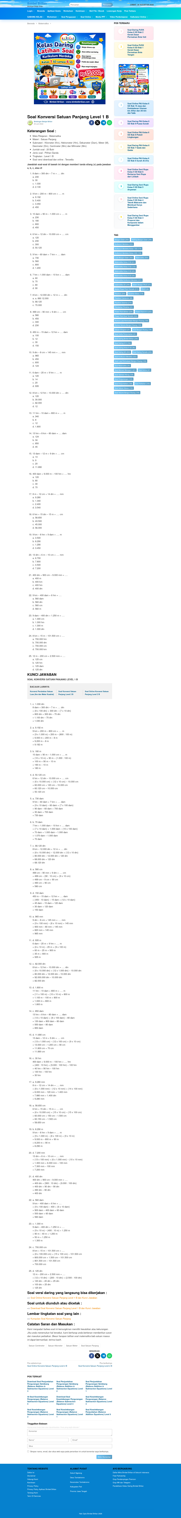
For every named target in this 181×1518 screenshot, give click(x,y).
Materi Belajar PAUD (142, 284)
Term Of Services (34, 1496)
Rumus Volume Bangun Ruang (128, 325)
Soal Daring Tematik (142, 352)
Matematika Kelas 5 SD (125, 271)
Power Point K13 (144, 311)
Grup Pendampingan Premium (124, 1479)
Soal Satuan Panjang (90, 1345)
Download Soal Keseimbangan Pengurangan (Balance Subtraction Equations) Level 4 (69, 1400)
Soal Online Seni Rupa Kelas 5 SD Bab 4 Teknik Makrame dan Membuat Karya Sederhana (137, 202)
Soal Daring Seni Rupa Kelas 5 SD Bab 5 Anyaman (137, 187)
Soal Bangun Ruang (142, 329)
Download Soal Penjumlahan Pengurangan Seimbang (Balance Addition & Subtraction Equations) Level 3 (40, 1386)
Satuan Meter (72, 1345)
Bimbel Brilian (37, 3)
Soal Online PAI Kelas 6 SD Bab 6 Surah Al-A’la (138, 159)
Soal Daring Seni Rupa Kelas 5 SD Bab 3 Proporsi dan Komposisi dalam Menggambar (137, 220)
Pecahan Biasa (136, 293)
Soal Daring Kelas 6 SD (125, 347)
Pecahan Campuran (124, 298)
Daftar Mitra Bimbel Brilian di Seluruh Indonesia (131, 1472)
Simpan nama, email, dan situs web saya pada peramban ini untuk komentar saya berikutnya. (69, 1451)
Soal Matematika (122, 365)
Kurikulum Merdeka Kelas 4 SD (128, 253)
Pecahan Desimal (123, 302)
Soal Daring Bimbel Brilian (126, 338)
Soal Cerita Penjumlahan (125, 334)
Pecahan (120, 293)
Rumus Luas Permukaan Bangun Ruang (131, 320)
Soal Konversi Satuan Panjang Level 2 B (95, 1364)
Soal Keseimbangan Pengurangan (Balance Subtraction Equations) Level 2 (40, 1413)
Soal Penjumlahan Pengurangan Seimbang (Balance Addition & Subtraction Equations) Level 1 (99, 1386)
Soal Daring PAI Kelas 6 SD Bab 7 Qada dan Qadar (138, 147)
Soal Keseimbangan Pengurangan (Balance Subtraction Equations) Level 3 (99, 1400)
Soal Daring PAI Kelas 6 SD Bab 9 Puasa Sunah (138, 122)
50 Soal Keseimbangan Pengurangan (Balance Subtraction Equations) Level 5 (40, 1400)
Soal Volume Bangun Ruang (127, 392)
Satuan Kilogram (122, 329)
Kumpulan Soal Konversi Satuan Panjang (51, 1318)
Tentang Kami (32, 1492)
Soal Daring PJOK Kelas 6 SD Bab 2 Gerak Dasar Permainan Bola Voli (136, 33)
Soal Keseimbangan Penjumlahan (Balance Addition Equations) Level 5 (98, 1412)
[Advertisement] (134, 498)
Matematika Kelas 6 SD (125, 275)
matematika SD (122, 284)
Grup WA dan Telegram (122, 1482)
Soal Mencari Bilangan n (125, 370)
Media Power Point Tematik (127, 289)
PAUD (145, 289)
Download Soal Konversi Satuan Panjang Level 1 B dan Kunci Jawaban (65, 1308)
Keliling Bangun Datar (142, 239)
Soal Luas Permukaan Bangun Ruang (130, 361)
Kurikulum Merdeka (124, 244)
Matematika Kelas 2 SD (125, 262)
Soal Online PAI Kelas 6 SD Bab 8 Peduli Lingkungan (138, 134)
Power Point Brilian (124, 311)
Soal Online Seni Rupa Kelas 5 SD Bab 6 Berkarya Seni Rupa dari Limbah (137, 173)
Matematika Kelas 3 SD (125, 266)
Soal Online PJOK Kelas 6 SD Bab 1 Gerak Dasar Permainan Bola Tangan (135, 50)
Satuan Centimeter (37, 1345)
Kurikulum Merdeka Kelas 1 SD (128, 248)
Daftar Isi (30, 1472)
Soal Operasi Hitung (124, 374)
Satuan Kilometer (55, 1345)
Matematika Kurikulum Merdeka (128, 280)
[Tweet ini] (97, 122)
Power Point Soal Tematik (126, 316)
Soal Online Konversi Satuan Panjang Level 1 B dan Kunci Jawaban (64, 1297)
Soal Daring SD (122, 352)
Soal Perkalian (142, 383)
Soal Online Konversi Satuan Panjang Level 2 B (47, 1364)
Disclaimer (31, 1475)
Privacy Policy (32, 1486)
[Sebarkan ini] (91, 122)
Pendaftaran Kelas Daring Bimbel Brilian (128, 1486)
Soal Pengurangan (124, 379)
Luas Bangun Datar (124, 257)
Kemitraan (31, 1482)
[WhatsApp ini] (109, 122)
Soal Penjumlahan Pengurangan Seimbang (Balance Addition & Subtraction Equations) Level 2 (69, 1386)
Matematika (142, 257)
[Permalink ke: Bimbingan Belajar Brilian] (30, 122)
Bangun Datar (122, 239)
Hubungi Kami (32, 1479)
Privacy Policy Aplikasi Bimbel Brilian (41, 1489)
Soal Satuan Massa (124, 388)
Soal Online (144, 370)
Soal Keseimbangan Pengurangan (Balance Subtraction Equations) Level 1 (69, 1413)
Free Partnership (119, 1475)
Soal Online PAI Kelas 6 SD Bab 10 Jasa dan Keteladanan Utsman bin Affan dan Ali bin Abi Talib (138, 108)
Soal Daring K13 (123, 343)
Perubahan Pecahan (124, 307)
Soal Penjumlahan (123, 383)
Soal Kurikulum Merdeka (126, 356)
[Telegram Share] (103, 122)
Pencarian (107, 4)
